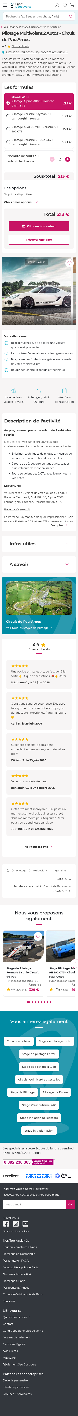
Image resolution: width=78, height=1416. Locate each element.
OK (70, 1204)
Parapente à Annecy (16, 1287)
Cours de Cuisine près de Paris (23, 1294)
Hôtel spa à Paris (14, 1281)
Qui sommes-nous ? (16, 1317)
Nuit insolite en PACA (17, 1274)
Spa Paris (9, 1301)
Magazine (9, 1357)
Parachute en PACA (16, 1260)
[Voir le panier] (72, 5)
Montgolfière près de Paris (20, 1267)
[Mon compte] (57, 5)
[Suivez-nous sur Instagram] (15, 1223)
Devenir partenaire (15, 1380)
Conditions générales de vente (23, 1330)
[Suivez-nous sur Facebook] (6, 1223)
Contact (8, 1324)
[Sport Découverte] (20, 5)
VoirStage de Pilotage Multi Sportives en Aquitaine (32, 27)
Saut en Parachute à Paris (20, 1247)
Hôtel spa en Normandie (19, 1254)
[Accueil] (7, 870)
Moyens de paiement (16, 1337)
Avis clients (10, 1351)
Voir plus (57, 525)
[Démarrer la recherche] (71, 16)
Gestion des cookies (16, 1231)
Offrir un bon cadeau (41, 226)
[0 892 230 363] (39, 1162)
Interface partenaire (16, 1387)
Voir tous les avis (36, 847)
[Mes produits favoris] (65, 5)
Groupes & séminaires (17, 1394)
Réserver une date (39, 239)
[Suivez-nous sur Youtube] (25, 1223)
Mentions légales (14, 1344)
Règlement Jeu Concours (19, 1364)
